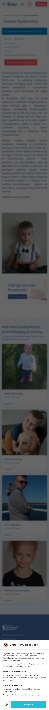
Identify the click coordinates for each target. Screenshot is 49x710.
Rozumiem (28, 704)
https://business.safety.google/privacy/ (25, 695)
